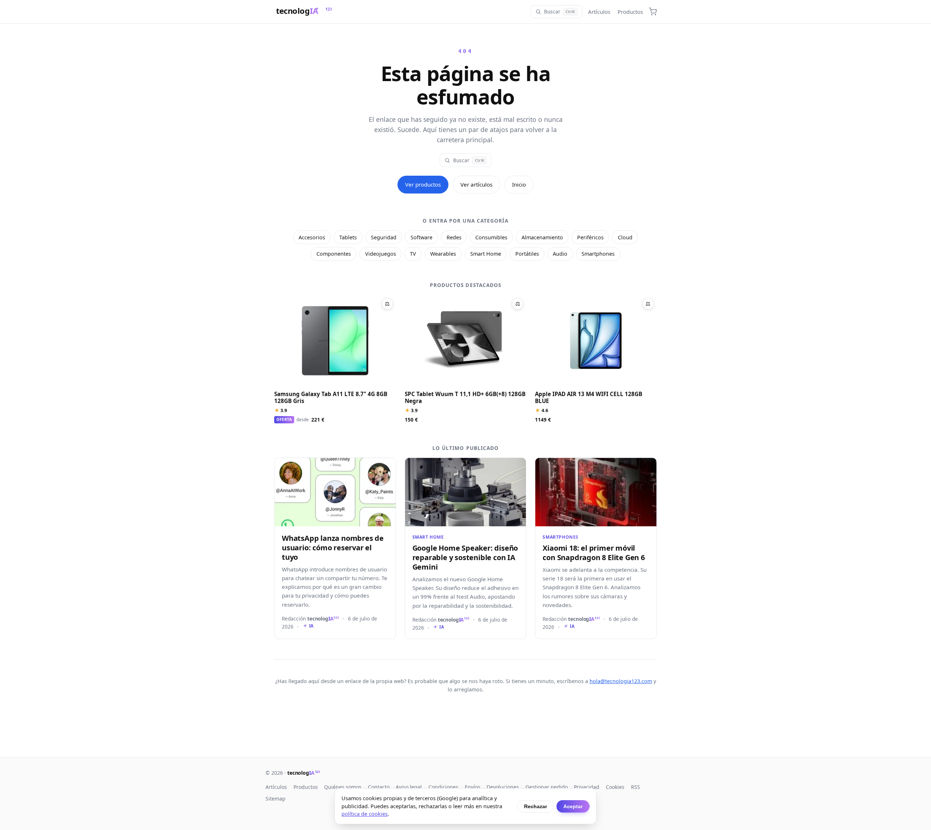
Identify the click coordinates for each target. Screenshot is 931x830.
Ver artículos (476, 184)
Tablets (348, 237)
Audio (560, 253)
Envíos (472, 786)
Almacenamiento (542, 237)
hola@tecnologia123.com (621, 681)
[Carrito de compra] (653, 12)
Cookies (615, 786)
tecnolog (303, 772)
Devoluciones (503, 786)
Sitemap (275, 798)
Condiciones (443, 786)
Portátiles (527, 253)
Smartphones (598, 253)
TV (413, 253)
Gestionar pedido (547, 786)
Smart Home (485, 253)
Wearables (443, 253)
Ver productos (423, 184)
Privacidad (586, 786)
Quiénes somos (342, 786)
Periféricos (590, 237)
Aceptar (573, 806)
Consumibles (491, 237)
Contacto (378, 786)
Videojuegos (380, 253)
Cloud (625, 237)
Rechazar (535, 806)
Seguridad (383, 237)
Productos (630, 11)
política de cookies (364, 813)
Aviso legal (409, 786)
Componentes (333, 253)
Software (421, 237)
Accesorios (312, 237)
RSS (635, 786)
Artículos (599, 11)
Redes (454, 237)
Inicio (519, 184)
